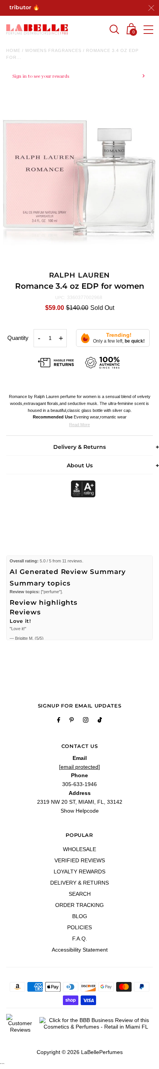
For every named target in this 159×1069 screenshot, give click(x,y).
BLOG (79, 916)
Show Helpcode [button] (80, 811)
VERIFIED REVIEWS (79, 860)
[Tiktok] (100, 721)
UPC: (60, 297)
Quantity (18, 338)
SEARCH (80, 894)
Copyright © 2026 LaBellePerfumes (80, 1052)
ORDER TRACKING (79, 905)
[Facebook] (58, 721)
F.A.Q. (79, 938)
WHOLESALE (79, 849)
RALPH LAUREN (79, 275)
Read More (79, 424)
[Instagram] (85, 721)
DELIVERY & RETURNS (79, 883)
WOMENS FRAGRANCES (53, 50)
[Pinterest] (71, 721)
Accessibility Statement (80, 950)
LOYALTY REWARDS (79, 871)
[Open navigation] (148, 29)
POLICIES (79, 927)
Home (13, 50)
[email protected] (79, 767)
